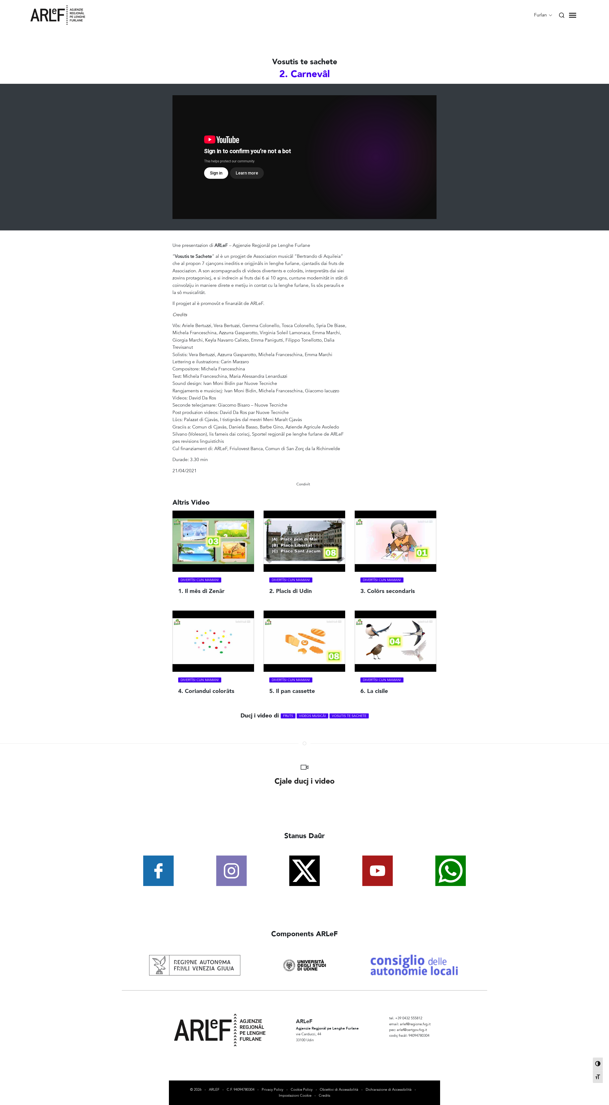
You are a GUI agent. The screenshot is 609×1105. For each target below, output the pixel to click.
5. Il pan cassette (292, 691)
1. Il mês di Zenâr (201, 591)
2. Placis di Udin (290, 591)
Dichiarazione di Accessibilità (389, 1089)
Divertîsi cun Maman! (200, 580)
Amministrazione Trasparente (412, 1041)
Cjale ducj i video (305, 781)
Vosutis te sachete (349, 716)
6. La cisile (374, 691)
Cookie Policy (302, 1089)
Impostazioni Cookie (295, 1095)
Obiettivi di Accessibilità (339, 1089)
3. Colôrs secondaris (387, 591)
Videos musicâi (312, 716)
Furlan (541, 15)
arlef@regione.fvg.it (415, 1024)
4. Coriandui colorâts (206, 691)
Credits (324, 1095)
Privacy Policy (272, 1089)
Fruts (288, 716)
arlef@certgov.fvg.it (412, 1029)
